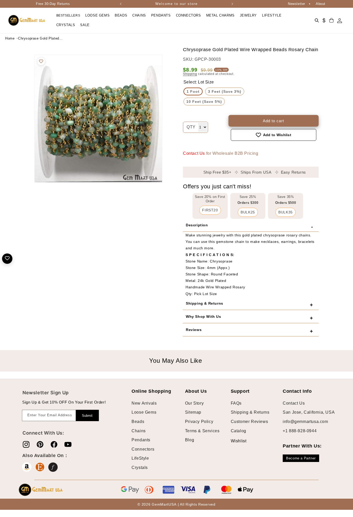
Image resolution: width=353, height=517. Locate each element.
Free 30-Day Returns (53, 4)
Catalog (238, 431)
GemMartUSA (164, 504)
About (320, 4)
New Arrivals (144, 403)
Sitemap (193, 412)
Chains (139, 431)
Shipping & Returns (250, 412)
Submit (87, 416)
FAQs (236, 403)
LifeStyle (140, 458)
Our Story (194, 403)
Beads (138, 421)
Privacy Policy (199, 421)
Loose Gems (144, 412)
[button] (97, 15)
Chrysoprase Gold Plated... (31, 38)
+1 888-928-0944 (300, 431)
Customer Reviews (249, 421)
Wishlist (235, 441)
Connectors (143, 449)
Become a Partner (301, 458)
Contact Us (194, 153)
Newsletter (296, 4)
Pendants (141, 440)
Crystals (140, 467)
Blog (189, 440)
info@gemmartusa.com (305, 421)
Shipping (190, 74)
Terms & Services (202, 431)
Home (9, 38)
